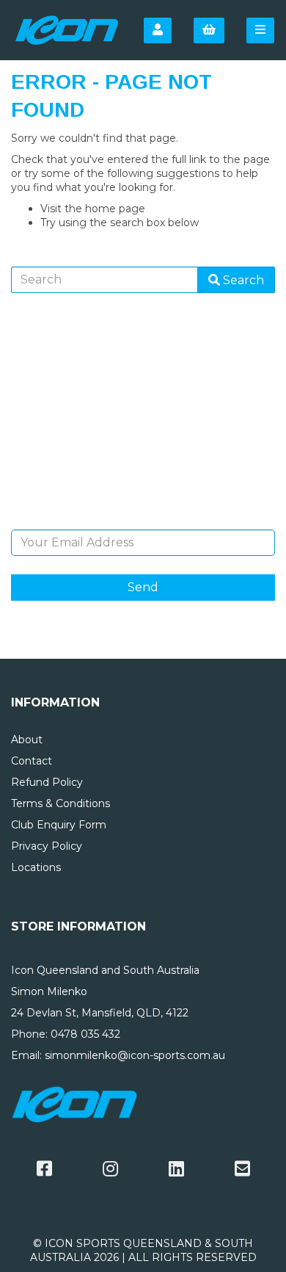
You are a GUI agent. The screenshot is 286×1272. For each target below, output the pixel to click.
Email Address (143, 518)
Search (242, 280)
